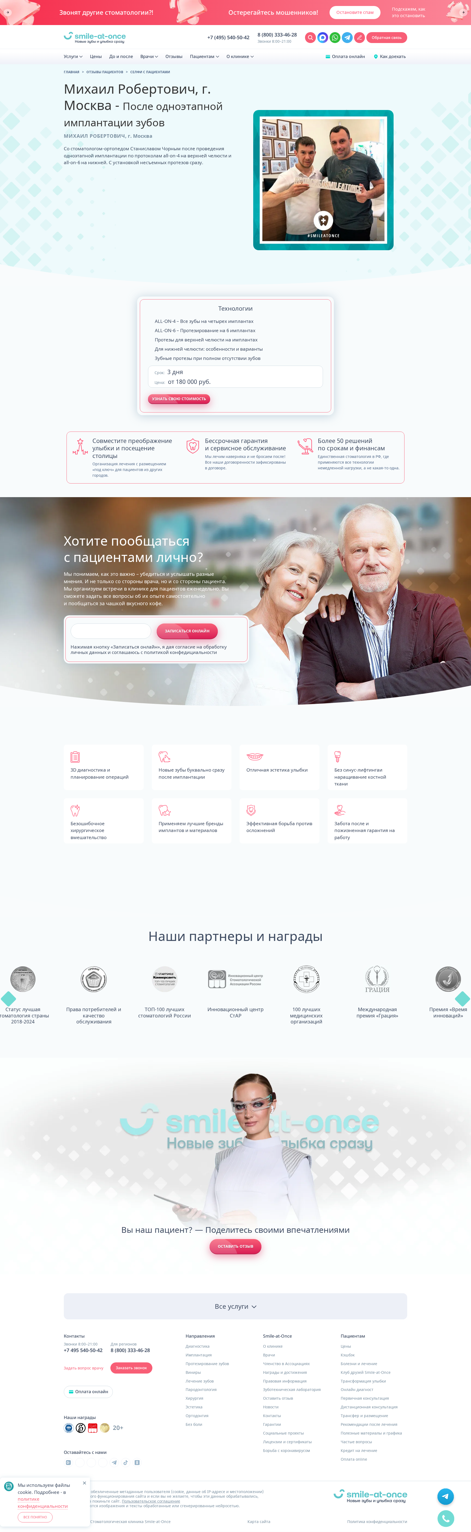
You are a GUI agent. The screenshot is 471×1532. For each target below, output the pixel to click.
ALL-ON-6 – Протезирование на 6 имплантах (205, 330)
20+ (118, 1428)
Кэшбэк (348, 1355)
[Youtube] (91, 1462)
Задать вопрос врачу (83, 1368)
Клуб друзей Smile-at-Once (366, 1372)
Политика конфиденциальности (377, 1521)
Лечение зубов (200, 1381)
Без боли (194, 1424)
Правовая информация (285, 1381)
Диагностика (198, 1346)
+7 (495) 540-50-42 (228, 37)
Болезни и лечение (359, 1363)
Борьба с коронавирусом (286, 1450)
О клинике (273, 1346)
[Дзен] (102, 1462)
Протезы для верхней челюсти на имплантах (206, 340)
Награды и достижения (285, 1372)
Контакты (272, 1415)
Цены (346, 1346)
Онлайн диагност (357, 1389)
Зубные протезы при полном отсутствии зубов (208, 358)
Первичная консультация (365, 1398)
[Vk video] (68, 1462)
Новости (271, 1407)
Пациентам (353, 1336)
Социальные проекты (283, 1433)
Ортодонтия (197, 1415)
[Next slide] (463, 12)
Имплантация (199, 1355)
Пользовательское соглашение (151, 1501)
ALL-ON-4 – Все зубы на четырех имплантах (204, 321)
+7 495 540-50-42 (83, 1350)
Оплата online (354, 1459)
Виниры (193, 1372)
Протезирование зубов (207, 1363)
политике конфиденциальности (43, 1502)
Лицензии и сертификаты (287, 1441)
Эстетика (194, 1407)
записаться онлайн (187, 631)
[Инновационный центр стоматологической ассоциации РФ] (69, 1428)
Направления (200, 1336)
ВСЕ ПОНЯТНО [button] (35, 1517)
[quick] (446, 1522)
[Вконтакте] (79, 1462)
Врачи (269, 1355)
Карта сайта (258, 1521)
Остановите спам (355, 12)
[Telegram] (114, 1462)
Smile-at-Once (277, 1336)
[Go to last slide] (8, 12)
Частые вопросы (356, 1441)
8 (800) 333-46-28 (277, 34)
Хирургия (194, 1398)
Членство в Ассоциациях (286, 1363)
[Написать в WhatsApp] (335, 37)
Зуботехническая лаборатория (292, 1389)
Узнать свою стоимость (179, 398)
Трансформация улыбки (363, 1381)
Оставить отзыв (235, 1246)
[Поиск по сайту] (310, 37)
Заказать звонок (131, 1368)
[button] (8, 999)
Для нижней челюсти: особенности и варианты (209, 349)
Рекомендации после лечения (369, 1424)
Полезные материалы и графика (371, 1433)
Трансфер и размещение (364, 1415)
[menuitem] (73, 56)
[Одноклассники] (137, 1462)
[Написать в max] (322, 37)
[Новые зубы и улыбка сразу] (95, 38)
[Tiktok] (125, 1462)
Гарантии (272, 1424)
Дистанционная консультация (369, 1407)
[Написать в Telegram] (347, 37)
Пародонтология (201, 1389)
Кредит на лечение (359, 1450)
